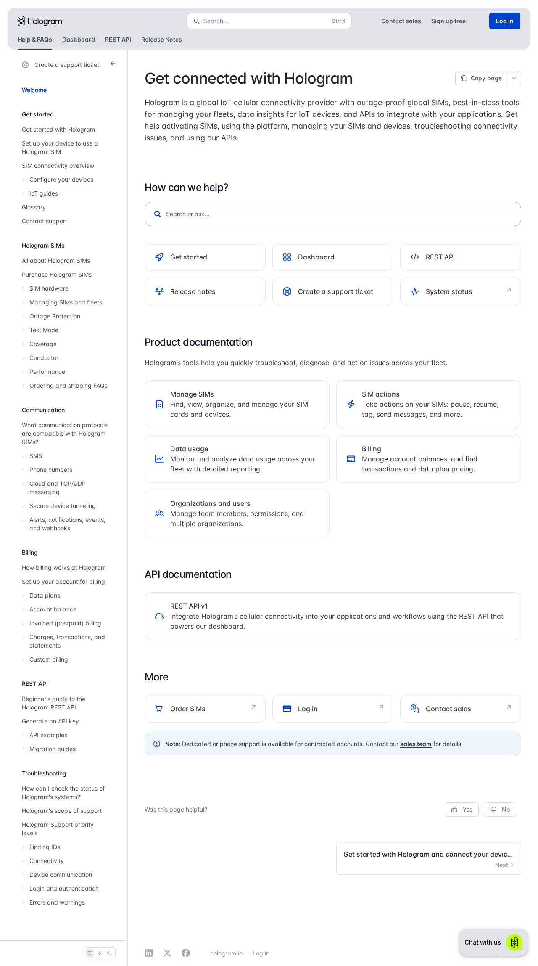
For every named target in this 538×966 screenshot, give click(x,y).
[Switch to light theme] (99, 953)
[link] (205, 257)
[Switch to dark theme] (109, 953)
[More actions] (514, 78)
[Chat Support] (493, 942)
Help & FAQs (35, 39)
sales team (416, 743)
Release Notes (161, 39)
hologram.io (226, 953)
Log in (261, 953)
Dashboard (78, 39)
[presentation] (65, 495)
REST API (118, 39)
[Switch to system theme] (90, 953)
